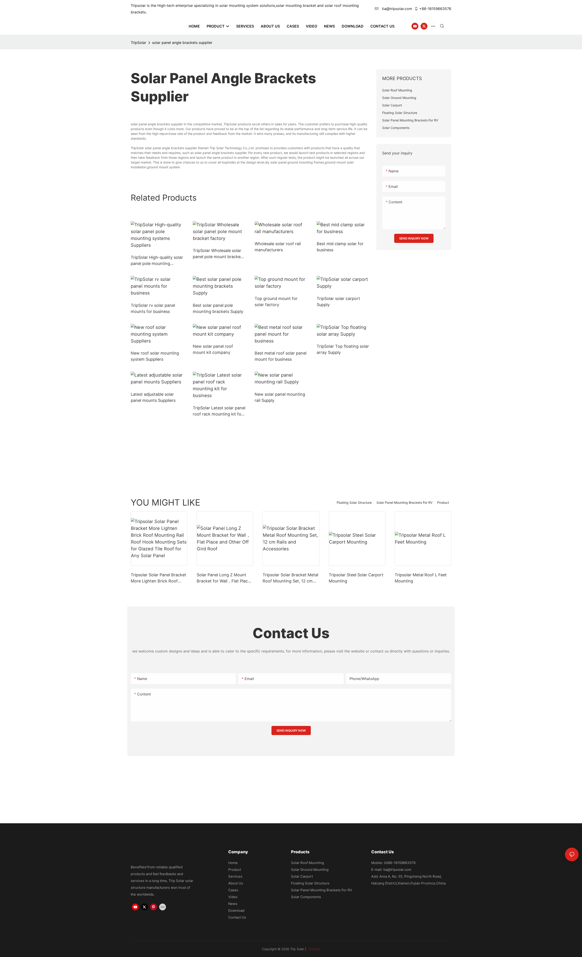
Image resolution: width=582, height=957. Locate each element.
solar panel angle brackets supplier (182, 42)
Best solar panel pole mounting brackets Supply (218, 308)
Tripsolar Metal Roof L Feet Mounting (421, 577)
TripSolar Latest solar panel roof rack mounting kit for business (219, 411)
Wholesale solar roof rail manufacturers (278, 246)
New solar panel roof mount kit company (213, 349)
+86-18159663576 (435, 8)
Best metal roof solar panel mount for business (280, 356)
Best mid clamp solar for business (340, 246)
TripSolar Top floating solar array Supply (343, 349)
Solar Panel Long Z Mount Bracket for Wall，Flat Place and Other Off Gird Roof (223, 578)
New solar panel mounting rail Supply (280, 397)
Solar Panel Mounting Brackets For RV (404, 502)
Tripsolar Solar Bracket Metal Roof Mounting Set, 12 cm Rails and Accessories (290, 578)
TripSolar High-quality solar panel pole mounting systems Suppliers (157, 261)
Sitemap (313, 949)
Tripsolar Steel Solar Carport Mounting (356, 577)
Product (443, 502)
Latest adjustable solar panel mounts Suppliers (153, 397)
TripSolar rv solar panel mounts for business (153, 308)
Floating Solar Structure (354, 502)
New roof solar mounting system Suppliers (155, 356)
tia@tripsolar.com (396, 8)
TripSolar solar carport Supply (338, 301)
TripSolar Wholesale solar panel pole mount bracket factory (217, 254)
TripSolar (138, 42)
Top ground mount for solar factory (276, 301)
